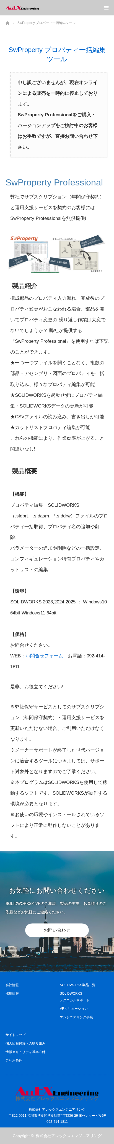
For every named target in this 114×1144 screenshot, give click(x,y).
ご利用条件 (14, 1060)
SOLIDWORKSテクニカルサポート (75, 997)
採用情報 (12, 993)
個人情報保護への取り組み (25, 1043)
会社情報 (12, 985)
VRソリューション (74, 1009)
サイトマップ (15, 1035)
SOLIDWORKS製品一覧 (77, 985)
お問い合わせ (57, 930)
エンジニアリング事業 (76, 1017)
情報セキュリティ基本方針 (25, 1052)
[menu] (106, 7)
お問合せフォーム (44, 656)
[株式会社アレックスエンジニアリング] (39, 8)
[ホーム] (7, 22)
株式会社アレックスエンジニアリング (69, 1136)
